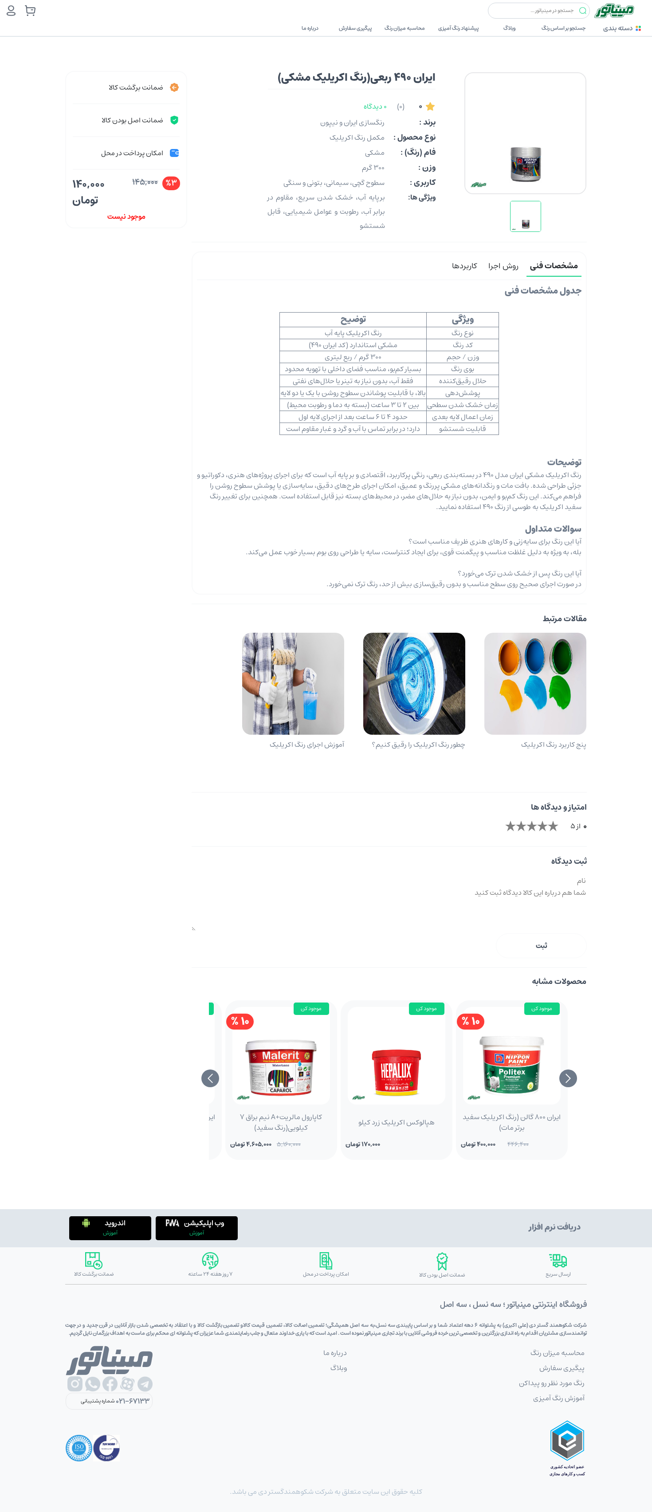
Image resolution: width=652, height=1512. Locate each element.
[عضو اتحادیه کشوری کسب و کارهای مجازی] (567, 1448)
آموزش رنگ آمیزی (559, 1398)
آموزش (196, 1233)
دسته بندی (617, 28)
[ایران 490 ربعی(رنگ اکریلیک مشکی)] (525, 216)
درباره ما (310, 28)
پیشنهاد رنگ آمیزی (458, 28)
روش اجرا (503, 266)
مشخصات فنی (554, 266)
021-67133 (132, 1401)
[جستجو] (582, 11)
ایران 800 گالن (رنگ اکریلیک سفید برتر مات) (512, 1122)
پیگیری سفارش (355, 28)
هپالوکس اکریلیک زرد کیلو (396, 1122)
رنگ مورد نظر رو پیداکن (552, 1383)
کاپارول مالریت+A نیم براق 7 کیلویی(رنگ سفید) (281, 1122)
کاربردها (464, 266)
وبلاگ (509, 28)
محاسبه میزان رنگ (405, 28)
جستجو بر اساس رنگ (563, 28)
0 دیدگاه (375, 106)
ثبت (541, 946)
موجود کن (541, 1008)
